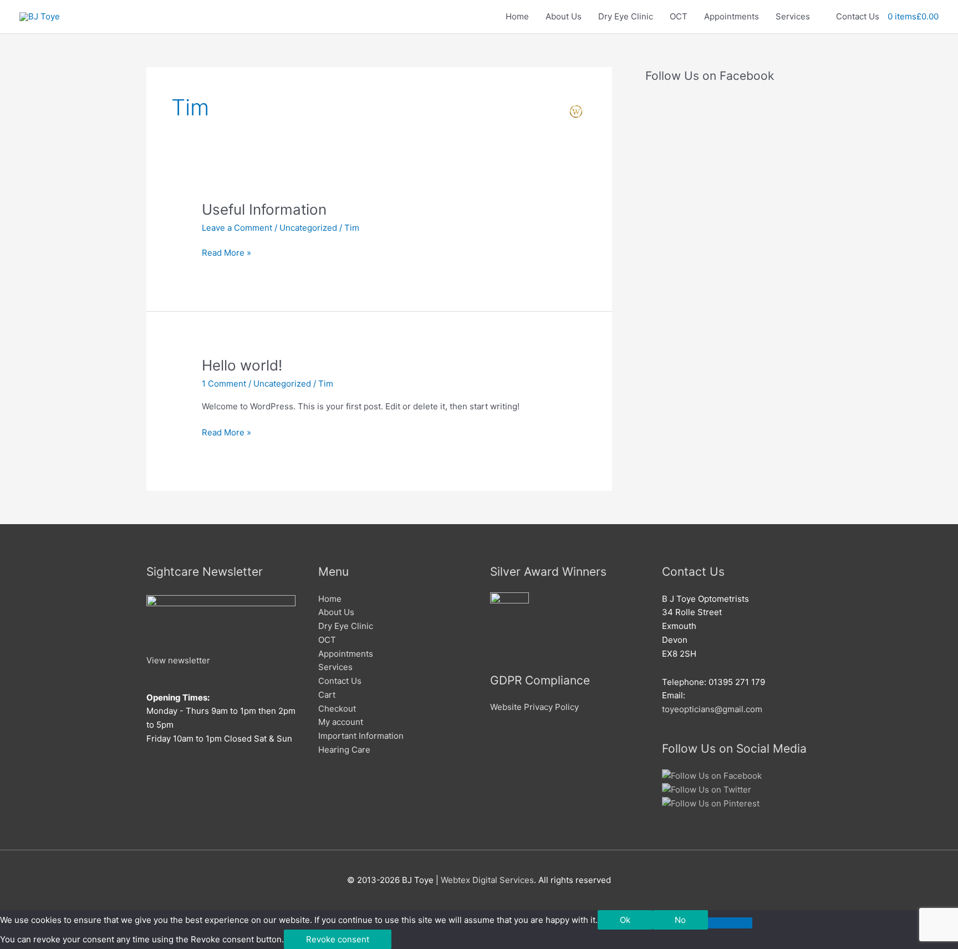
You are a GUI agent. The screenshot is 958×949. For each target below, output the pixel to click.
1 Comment (224, 383)
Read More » (226, 252)
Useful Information (264, 209)
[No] (730, 922)
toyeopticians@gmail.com (712, 709)
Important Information (361, 735)
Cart (326, 694)
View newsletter (178, 660)
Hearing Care (344, 749)
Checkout (337, 708)
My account (340, 722)
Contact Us (857, 16)
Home (517, 16)
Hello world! (242, 365)
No (680, 920)
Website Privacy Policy (534, 707)
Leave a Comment (237, 227)
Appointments (731, 16)
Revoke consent (337, 939)
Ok (625, 920)
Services (793, 16)
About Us (564, 16)
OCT (678, 16)
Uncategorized (308, 227)
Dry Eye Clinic (625, 16)
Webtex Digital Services (487, 880)
